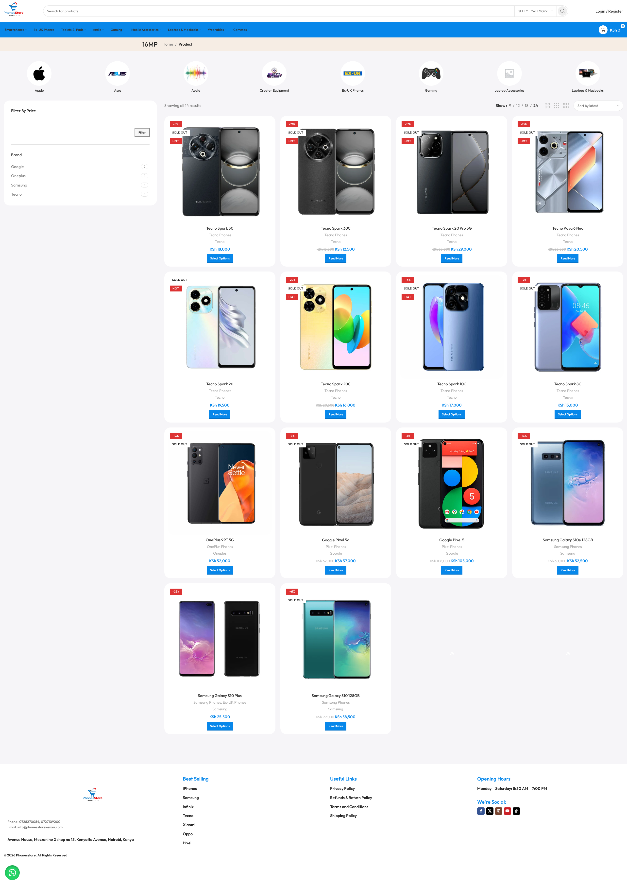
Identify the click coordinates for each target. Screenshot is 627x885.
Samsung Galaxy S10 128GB (336, 695)
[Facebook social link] (481, 811)
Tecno (220, 241)
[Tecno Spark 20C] (336, 327)
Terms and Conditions (349, 806)
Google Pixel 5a (335, 539)
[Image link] (92, 793)
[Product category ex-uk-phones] (352, 78)
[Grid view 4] (566, 105)
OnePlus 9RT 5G (220, 539)
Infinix (188, 806)
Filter (142, 132)
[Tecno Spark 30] (220, 171)
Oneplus (219, 553)
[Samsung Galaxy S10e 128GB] (568, 483)
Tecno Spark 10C (451, 383)
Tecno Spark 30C (336, 228)
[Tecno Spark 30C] (336, 171)
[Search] (562, 11)
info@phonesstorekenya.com (40, 827)
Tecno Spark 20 (219, 383)
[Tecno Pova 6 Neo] (568, 171)
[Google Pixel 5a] (336, 483)
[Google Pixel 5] (452, 483)
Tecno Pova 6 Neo (567, 228)
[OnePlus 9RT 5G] (220, 483)
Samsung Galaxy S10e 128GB (568, 539)
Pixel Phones (336, 546)
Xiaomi (189, 824)
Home (168, 44)
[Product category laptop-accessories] (509, 78)
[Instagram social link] (498, 811)
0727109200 (50, 821)
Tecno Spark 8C (567, 383)
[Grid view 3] (556, 105)
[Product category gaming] (431, 78)
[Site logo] (13, 10)
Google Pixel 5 (451, 539)
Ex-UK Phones (234, 702)
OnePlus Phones (220, 546)
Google (336, 553)
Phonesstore (26, 855)
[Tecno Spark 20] (220, 327)
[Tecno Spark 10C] (452, 327)
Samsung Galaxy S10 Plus (220, 695)
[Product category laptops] (587, 78)
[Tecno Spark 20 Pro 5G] (452, 171)
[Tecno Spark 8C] (568, 327)
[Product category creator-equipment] (274, 78)
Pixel (187, 842)
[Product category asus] (117, 78)
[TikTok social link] (516, 811)
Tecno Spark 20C (336, 383)
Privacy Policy (342, 788)
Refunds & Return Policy (351, 797)
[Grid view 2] (547, 105)
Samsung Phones (568, 546)
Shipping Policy (343, 815)
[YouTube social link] (507, 811)
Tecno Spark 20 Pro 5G (452, 228)
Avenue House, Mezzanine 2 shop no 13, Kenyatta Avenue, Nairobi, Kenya (70, 839)
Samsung (567, 553)
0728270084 (29, 821)
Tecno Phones (220, 235)
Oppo (188, 833)
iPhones (190, 788)
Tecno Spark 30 (219, 228)
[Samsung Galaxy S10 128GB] (336, 639)
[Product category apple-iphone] (39, 78)
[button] (12, 872)
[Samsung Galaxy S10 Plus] (220, 639)
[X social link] (489, 811)
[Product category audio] (195, 78)
